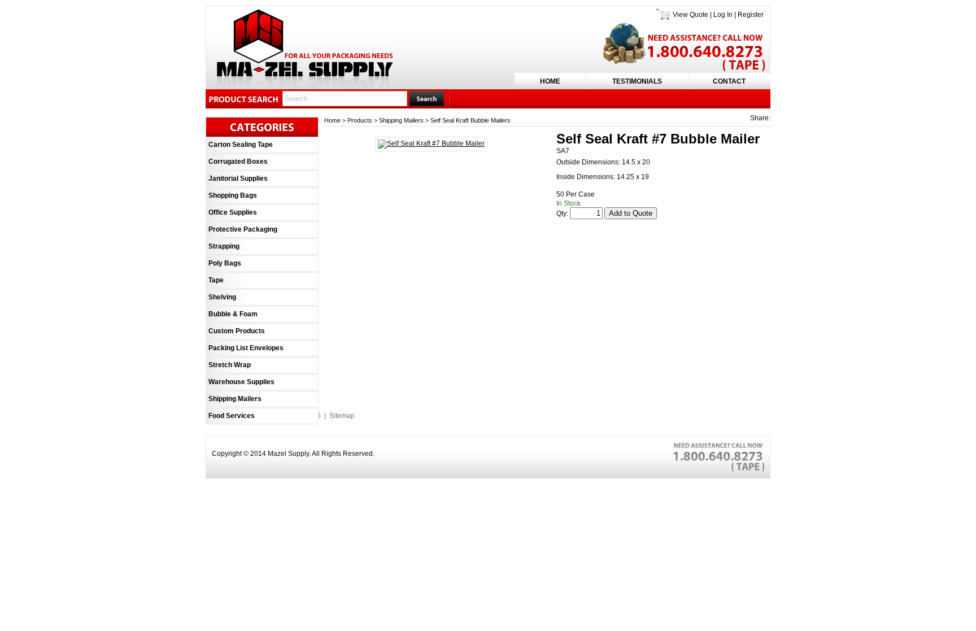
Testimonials (637, 81)
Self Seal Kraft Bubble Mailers (470, 120)
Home (550, 81)
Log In (723, 15)
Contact (729, 81)
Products (359, 120)
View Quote (690, 15)
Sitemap (342, 416)
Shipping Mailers (401, 120)
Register (751, 15)
